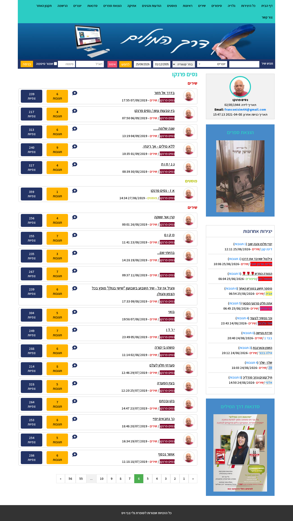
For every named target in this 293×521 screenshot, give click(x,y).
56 (70, 478)
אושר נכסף (166, 454)
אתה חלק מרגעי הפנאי (257, 303)
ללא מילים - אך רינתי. (159, 146)
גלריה (231, 5)
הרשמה (62, 5)
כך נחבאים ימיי (164, 418)
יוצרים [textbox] (221, 64)
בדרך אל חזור (164, 92)
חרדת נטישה (264, 333)
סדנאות (92, 5)
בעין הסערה (166, 382)
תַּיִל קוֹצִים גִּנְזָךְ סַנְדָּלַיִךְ (257, 377)
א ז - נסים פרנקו (163, 190)
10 (101, 478)
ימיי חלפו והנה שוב (260, 244)
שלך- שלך (265, 362)
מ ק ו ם (169, 234)
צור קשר (267, 17)
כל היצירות (248, 5)
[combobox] (212, 64)
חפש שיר (267, 63)
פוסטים (172, 5)
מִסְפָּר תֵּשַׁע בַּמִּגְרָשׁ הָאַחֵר (255, 288)
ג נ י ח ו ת (168, 164)
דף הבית (267, 5)
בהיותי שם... (166, 252)
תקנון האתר (44, 5)
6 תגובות (231, 288)
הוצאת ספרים (112, 5)
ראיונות (187, 5)
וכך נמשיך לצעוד (261, 318)
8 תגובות (248, 333)
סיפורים (216, 5)
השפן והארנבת (262, 347)
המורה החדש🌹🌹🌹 (257, 273)
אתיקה (131, 5)
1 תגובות (240, 244)
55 (81, 478)
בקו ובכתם (167, 400)
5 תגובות (234, 273)
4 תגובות (242, 318)
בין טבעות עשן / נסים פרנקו (154, 110)
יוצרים (77, 5)
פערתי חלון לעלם (162, 365)
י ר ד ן (170, 329)
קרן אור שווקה (164, 216)
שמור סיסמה (45, 63)
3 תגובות (245, 347)
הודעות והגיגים (151, 5)
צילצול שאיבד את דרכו (257, 259)
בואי (171, 311)
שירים (202, 5)
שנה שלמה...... (164, 128)
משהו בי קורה (165, 347)
